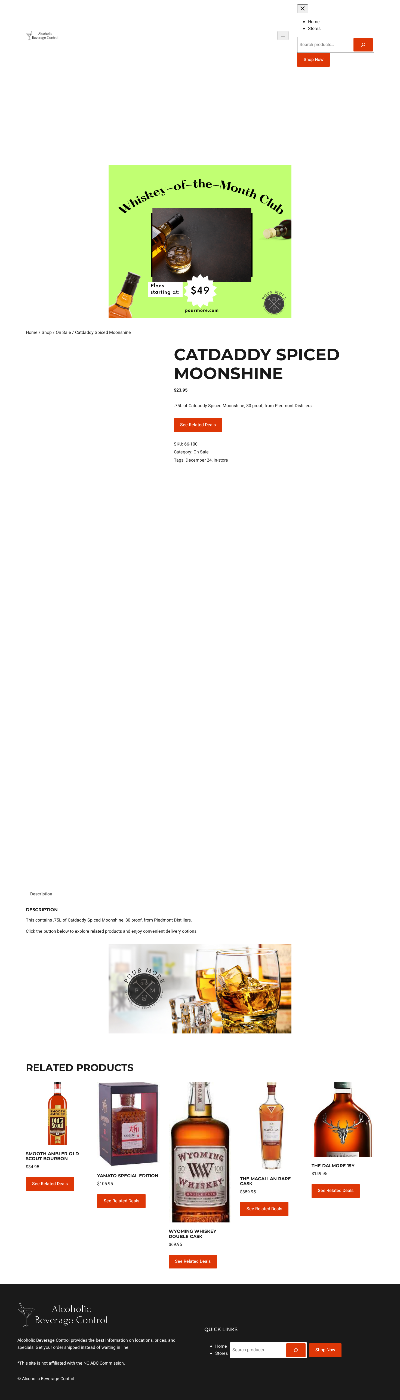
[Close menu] (302, 8)
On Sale (63, 332)
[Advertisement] (200, 118)
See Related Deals (198, 425)
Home (32, 332)
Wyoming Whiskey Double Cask (192, 1234)
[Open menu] (283, 35)
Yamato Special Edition (127, 1175)
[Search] (363, 44)
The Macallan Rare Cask (265, 1181)
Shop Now (314, 59)
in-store (221, 460)
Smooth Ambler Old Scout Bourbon (52, 1156)
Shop (47, 332)
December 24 (199, 460)
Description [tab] (41, 894)
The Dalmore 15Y (333, 1165)
